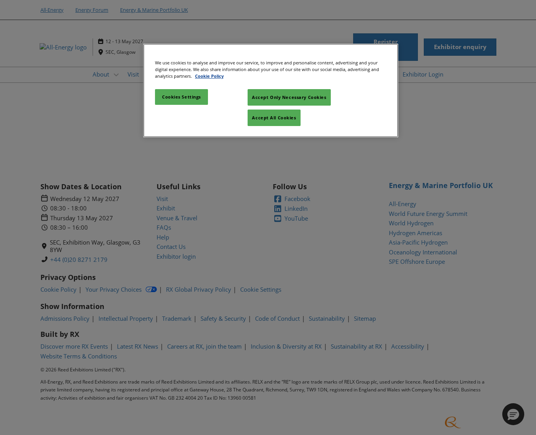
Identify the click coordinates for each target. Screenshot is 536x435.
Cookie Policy (209, 76)
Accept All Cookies (274, 118)
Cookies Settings (181, 97)
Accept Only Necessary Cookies (289, 97)
